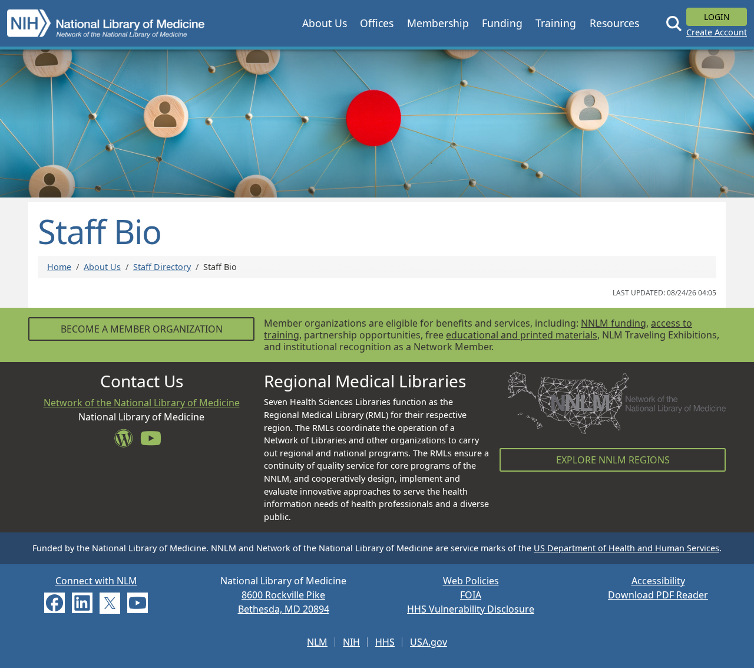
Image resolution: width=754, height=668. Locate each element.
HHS (385, 642)
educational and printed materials (521, 334)
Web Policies (471, 580)
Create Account (716, 32)
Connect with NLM (96, 580)
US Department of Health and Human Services (626, 548)
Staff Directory (162, 266)
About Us (102, 266)
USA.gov (428, 642)
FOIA (470, 594)
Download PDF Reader (658, 594)
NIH (351, 642)
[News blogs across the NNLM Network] (127, 441)
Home (59, 266)
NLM (317, 642)
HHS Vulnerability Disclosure (470, 609)
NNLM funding (613, 323)
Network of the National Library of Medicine (142, 402)
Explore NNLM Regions (613, 459)
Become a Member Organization (142, 329)
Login (717, 16)
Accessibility (658, 580)
